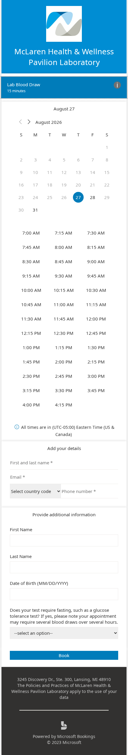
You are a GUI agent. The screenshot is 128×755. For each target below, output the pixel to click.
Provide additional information (64, 514)
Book (64, 655)
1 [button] (107, 147)
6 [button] (78, 160)
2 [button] (21, 160)
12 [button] (64, 172)
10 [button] (35, 172)
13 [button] (78, 172)
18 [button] (49, 185)
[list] (64, 87)
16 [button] (21, 185)
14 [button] (92, 172)
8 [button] (107, 160)
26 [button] (64, 197)
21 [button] (92, 185)
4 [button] (50, 160)
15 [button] (107, 172)
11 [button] (49, 172)
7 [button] (92, 160)
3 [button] (35, 160)
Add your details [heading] (64, 448)
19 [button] (64, 185)
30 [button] (21, 210)
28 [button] (92, 197)
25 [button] (49, 197)
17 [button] (35, 185)
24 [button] (35, 197)
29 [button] (107, 197)
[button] (20, 122)
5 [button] (64, 160)
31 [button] (35, 210)
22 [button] (107, 185)
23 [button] (21, 197)
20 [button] (78, 185)
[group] (64, 319)
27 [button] (78, 197)
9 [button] (21, 172)
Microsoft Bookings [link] (76, 736)
